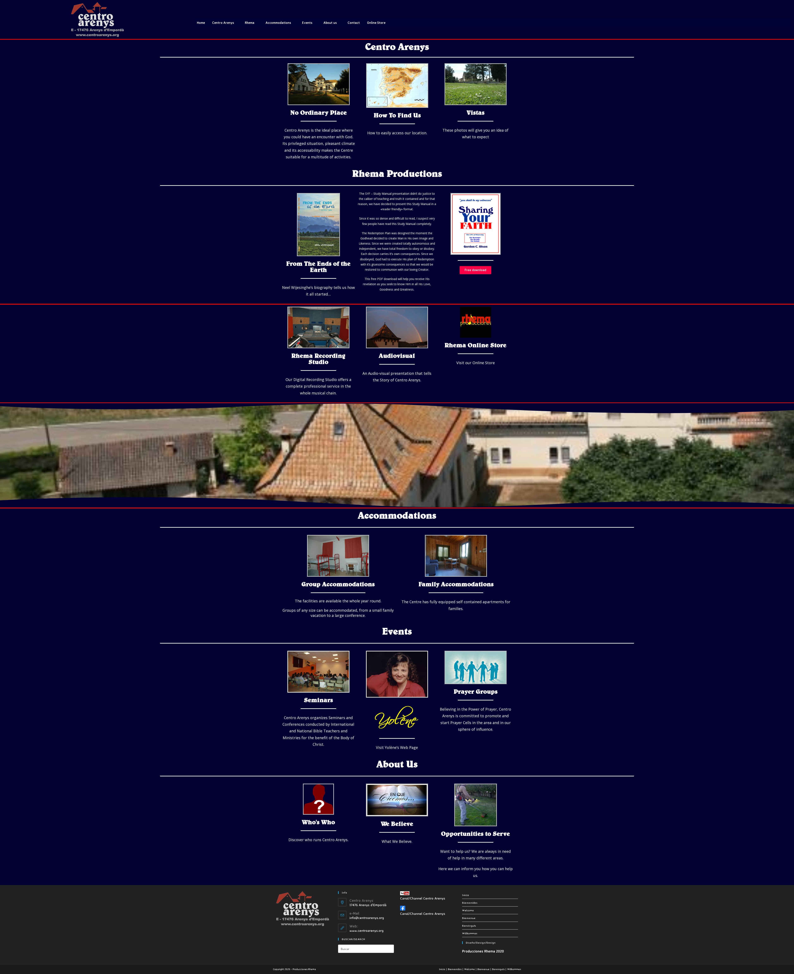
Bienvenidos (470, 902)
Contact (354, 23)
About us (330, 23)
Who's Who (318, 822)
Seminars (318, 700)
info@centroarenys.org (366, 917)
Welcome (468, 910)
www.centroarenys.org (366, 930)
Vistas (475, 112)
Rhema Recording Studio (318, 358)
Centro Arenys (223, 23)
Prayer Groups (475, 691)
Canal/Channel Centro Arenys (422, 898)
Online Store (376, 23)
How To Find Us (397, 115)
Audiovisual (397, 355)
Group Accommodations (338, 584)
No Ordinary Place (318, 112)
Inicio (465, 895)
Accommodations (278, 23)
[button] (475, 270)
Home (201, 23)
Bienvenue (468, 918)
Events (307, 23)
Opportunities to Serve (475, 833)
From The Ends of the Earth (318, 266)
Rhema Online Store (475, 345)
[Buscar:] (366, 948)
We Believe (397, 823)
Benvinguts (469, 925)
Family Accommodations (456, 584)
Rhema (249, 23)
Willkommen (469, 933)
